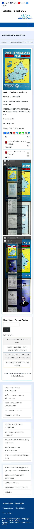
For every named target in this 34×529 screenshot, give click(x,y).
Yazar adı (6, 97)
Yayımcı (5, 101)
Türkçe (22, 3)
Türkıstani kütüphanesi (14, 10)
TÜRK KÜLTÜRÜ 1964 (12, 415)
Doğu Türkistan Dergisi (16, 128)
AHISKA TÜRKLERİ (11, 483)
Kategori (5, 128)
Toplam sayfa (7, 123)
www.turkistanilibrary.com (11, 519)
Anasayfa (4, 42)
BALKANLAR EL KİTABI (13, 410)
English (14, 3)
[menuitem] (8, 503)
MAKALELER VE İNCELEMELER (16, 487)
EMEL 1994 (8, 492)
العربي (6, 3)
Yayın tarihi (6, 119)
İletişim (21, 376)
